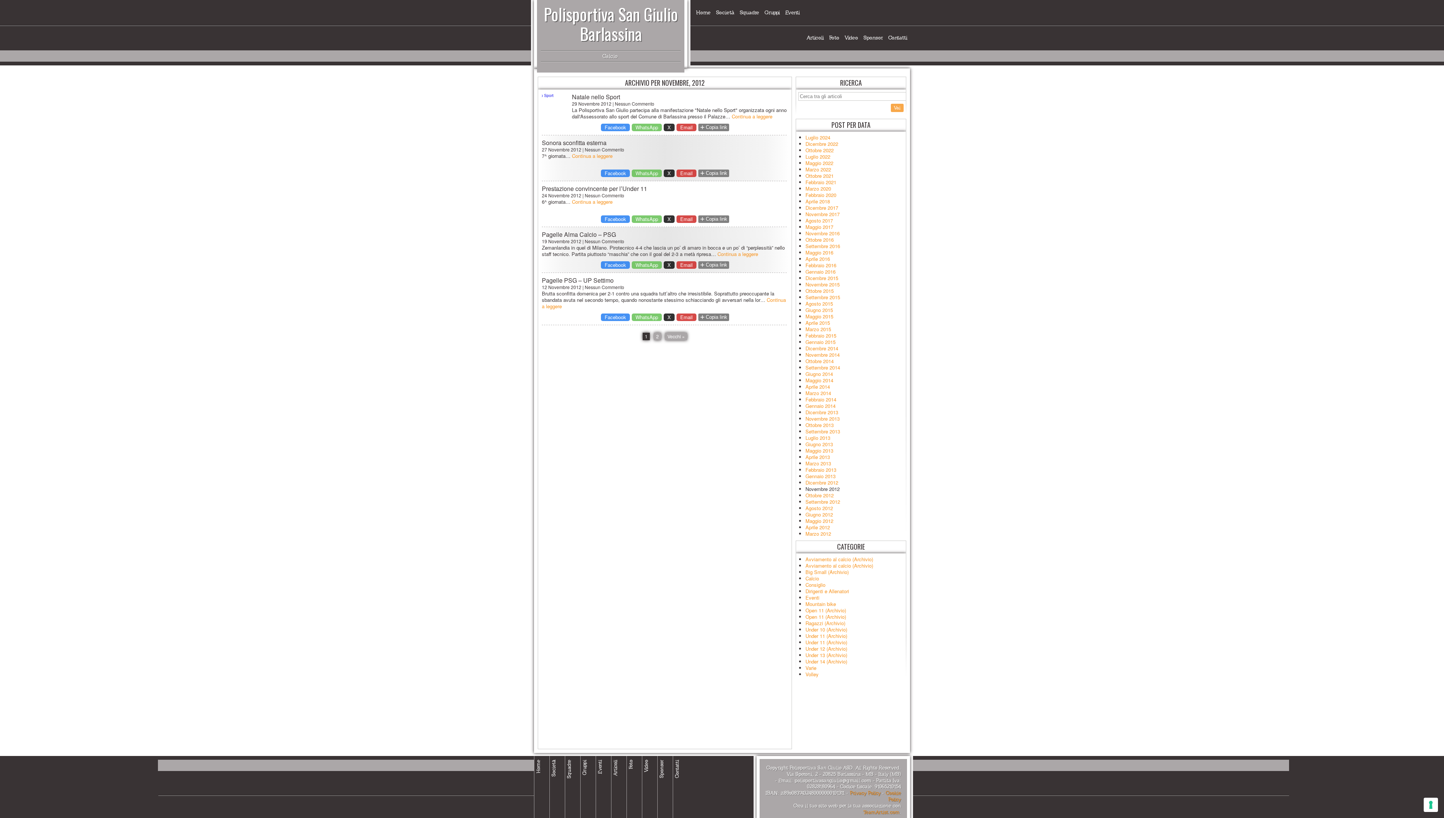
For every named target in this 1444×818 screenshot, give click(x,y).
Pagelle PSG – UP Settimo (578, 280)
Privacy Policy (865, 793)
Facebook (615, 127)
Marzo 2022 (818, 169)
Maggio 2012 (819, 520)
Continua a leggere (752, 116)
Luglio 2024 (817, 137)
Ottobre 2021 (819, 175)
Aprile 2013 (817, 457)
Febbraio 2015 (820, 335)
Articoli (815, 38)
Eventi (792, 12)
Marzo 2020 (818, 188)
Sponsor (873, 38)
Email (686, 127)
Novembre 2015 (822, 284)
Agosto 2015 (819, 303)
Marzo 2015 (818, 329)
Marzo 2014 (818, 393)
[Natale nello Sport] (555, 106)
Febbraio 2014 (820, 399)
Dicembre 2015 (821, 278)
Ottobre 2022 (819, 150)
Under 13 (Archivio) (826, 655)
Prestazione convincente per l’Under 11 (594, 188)
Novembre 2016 (822, 233)
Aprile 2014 (817, 386)
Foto (834, 38)
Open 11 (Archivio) (825, 610)
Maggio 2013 (819, 450)
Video (851, 38)
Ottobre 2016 (819, 239)
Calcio (812, 578)
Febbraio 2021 (820, 182)
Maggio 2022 (819, 163)
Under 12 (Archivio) (826, 648)
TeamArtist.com (881, 812)
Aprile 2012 (817, 527)
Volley (812, 674)
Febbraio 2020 (820, 194)
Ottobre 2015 (819, 290)
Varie (810, 667)
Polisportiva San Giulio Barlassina (611, 24)
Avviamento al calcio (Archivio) (839, 559)
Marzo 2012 (818, 533)
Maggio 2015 (819, 316)
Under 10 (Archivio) (826, 629)
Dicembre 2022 (821, 143)
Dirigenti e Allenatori (827, 591)
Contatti (897, 38)
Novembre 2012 (822, 488)
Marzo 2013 (818, 463)
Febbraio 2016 (820, 265)
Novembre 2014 (822, 354)
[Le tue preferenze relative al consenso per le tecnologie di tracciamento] (1431, 805)
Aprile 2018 (817, 201)
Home (703, 12)
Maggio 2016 (819, 252)
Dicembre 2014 (821, 348)
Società (725, 12)
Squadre (749, 12)
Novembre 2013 (822, 418)
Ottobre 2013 (819, 425)
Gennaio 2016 (820, 271)
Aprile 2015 (817, 322)
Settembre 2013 (822, 431)
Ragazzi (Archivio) (825, 623)
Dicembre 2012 (821, 482)
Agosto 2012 (819, 508)
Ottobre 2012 (819, 495)
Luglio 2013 (817, 437)
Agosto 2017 (819, 220)
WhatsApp (647, 127)
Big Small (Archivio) (827, 572)
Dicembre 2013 (821, 412)
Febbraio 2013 (820, 469)
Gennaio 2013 (820, 476)
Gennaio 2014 (820, 405)
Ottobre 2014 (819, 361)
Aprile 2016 (817, 258)
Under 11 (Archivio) (826, 635)
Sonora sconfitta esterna (574, 142)
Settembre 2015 (822, 297)
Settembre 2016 (822, 246)
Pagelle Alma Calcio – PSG (579, 234)
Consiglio (815, 584)
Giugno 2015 (819, 310)
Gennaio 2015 (820, 341)
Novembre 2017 (822, 214)
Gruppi (772, 12)
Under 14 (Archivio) (826, 661)
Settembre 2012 (822, 501)
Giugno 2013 (819, 444)
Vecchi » (676, 336)
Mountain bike (820, 603)
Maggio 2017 (819, 226)
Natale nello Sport (596, 96)
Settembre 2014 (822, 367)
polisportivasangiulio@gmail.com (833, 780)
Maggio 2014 (819, 380)
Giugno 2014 (819, 373)
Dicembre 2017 (821, 207)
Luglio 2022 (817, 156)
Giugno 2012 (819, 514)
